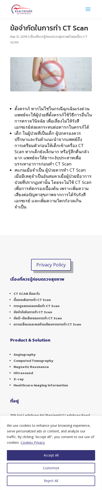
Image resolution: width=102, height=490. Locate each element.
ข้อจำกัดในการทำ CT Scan (33, 312)
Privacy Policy (51, 265)
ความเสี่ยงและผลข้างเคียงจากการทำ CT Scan (47, 324)
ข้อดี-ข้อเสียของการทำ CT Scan (38, 318)
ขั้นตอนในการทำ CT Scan (32, 299)
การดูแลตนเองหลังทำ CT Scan (37, 306)
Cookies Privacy (33, 442)
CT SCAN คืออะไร (27, 293)
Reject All (51, 480)
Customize (51, 468)
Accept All (51, 455)
